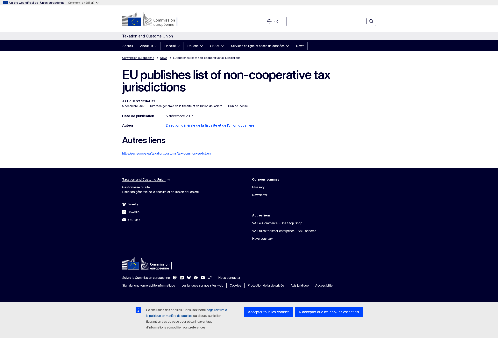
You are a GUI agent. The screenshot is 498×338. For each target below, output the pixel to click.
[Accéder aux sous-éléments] (157, 45)
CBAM (214, 46)
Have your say (262, 239)
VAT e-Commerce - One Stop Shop (277, 223)
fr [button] (275, 21)
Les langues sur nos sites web (202, 285)
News (300, 46)
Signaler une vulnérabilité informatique (148, 285)
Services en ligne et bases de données (258, 46)
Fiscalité (170, 46)
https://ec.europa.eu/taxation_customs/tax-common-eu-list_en (166, 153)
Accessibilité (324, 285)
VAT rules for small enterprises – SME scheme (284, 231)
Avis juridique (299, 285)
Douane (193, 46)
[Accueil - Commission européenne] (153, 19)
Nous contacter (229, 278)
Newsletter (259, 195)
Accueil (127, 46)
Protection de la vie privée (266, 285)
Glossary (258, 187)
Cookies (235, 285)
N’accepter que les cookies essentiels (329, 312)
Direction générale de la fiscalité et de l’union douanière (210, 125)
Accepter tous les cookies (268, 312)
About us (146, 46)
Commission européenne (138, 57)
